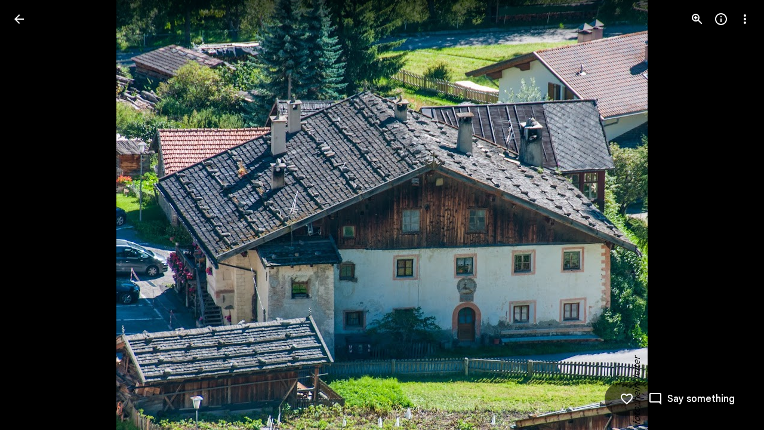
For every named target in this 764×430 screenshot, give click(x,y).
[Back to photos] (19, 19)
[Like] (627, 399)
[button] (33, 215)
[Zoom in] (697, 19)
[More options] (745, 19)
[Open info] (721, 19)
